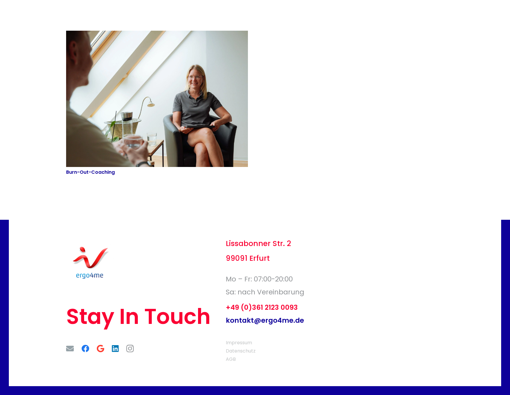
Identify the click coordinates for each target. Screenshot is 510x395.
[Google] (100, 348)
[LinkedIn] (115, 348)
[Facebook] (85, 348)
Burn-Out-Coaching (90, 172)
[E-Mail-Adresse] (70, 348)
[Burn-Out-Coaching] (157, 34)
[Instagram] (130, 349)
